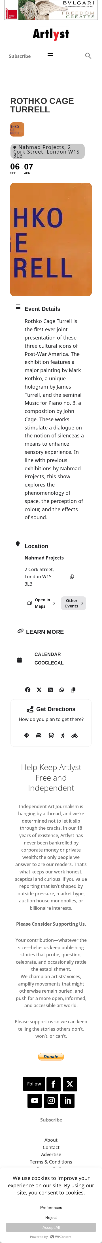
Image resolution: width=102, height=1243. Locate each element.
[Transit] (51, 735)
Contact (51, 1147)
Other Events (71, 603)
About (51, 1140)
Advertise (51, 1154)
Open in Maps (42, 603)
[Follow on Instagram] (51, 1101)
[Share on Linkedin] (50, 689)
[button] (88, 55)
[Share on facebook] (28, 689)
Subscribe (20, 56)
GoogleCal (49, 663)
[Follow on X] (70, 1084)
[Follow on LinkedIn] (67, 1101)
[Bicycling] (75, 735)
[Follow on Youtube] (34, 1101)
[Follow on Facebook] (53, 1084)
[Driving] (38, 735)
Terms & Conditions (51, 1162)
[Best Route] (26, 735)
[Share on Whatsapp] (62, 689)
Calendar (48, 654)
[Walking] (62, 735)
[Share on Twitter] (39, 689)
